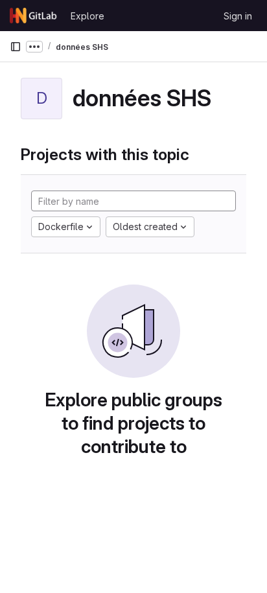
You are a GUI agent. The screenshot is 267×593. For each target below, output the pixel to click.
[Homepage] (33, 15)
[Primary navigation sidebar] (15, 46)
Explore (87, 15)
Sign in (238, 15)
